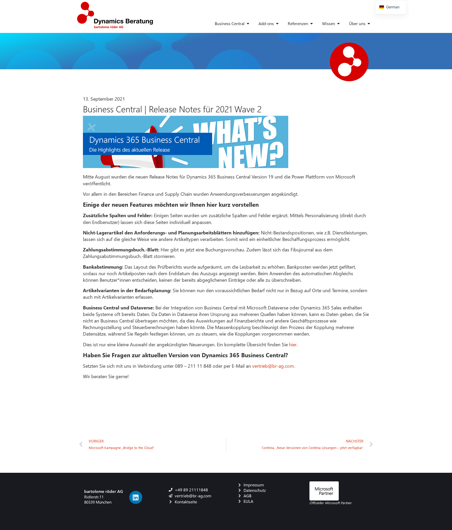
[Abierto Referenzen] (311, 23)
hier (293, 344)
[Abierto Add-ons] (277, 23)
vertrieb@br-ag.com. (273, 365)
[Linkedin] (135, 497)
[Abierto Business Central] (248, 23)
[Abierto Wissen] (338, 23)
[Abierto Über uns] (369, 23)
